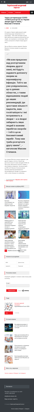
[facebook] (1, 2)
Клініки (10, 12)
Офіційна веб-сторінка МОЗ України (16, 180)
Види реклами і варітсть (11, 399)
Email (8, 283)
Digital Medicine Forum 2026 (22, 306)
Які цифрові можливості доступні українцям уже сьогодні (21, 326)
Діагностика (21, 262)
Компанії (18, 12)
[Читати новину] (10, 195)
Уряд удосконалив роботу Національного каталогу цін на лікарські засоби (22, 336)
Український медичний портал (17, 404)
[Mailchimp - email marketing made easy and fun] (23, 291)
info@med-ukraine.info (11, 396)
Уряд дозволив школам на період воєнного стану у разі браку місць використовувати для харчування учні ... (10, 245)
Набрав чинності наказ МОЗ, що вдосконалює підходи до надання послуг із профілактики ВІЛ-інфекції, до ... (10, 225)
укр (27, 2)
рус (31, 2)
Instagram (23, 373)
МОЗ (7, 28)
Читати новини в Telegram (12, 373)
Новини (3, 12)
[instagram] (4, 2)
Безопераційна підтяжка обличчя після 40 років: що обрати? (22, 357)
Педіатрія (20, 266)
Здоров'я (8, 266)
